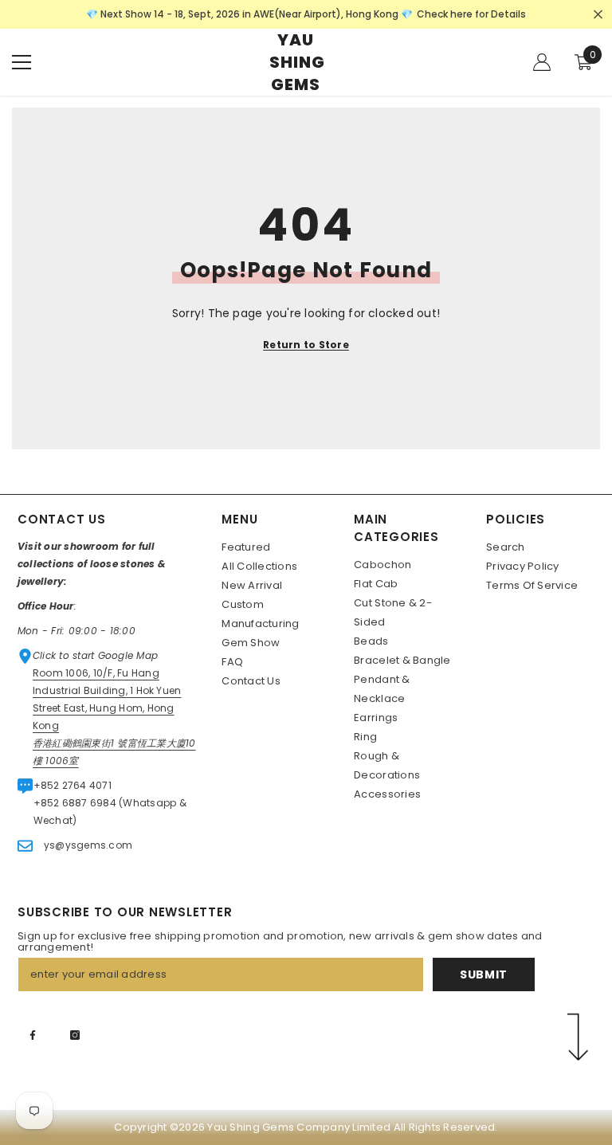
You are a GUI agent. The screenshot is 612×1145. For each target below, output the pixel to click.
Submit (484, 974)
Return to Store (306, 344)
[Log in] (542, 62)
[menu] (21, 62)
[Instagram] (75, 1035)
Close (598, 15)
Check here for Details (471, 14)
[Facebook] (33, 1035)
